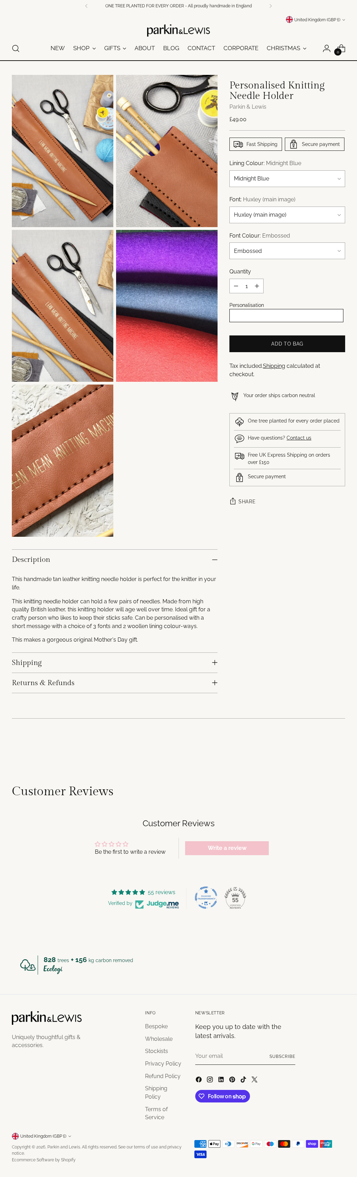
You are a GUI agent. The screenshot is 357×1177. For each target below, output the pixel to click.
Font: (262, 199)
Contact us (299, 438)
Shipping (274, 366)
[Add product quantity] (257, 286)
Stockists (156, 1051)
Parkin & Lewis (247, 106)
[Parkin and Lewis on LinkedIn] (222, 1080)
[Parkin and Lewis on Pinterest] (233, 1080)
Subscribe (282, 1056)
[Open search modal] (16, 48)
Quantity (240, 271)
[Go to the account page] (327, 48)
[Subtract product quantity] (236, 286)
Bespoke (156, 1026)
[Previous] (86, 6)
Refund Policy (163, 1076)
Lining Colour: (265, 163)
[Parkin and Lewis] (178, 30)
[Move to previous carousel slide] (323, 747)
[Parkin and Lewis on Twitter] (255, 1080)
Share (247, 501)
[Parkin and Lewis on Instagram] (210, 1080)
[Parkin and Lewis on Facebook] (199, 1080)
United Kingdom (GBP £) (317, 19)
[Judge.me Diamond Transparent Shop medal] (206, 897)
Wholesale (159, 1039)
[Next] (270, 6)
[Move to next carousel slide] (339, 747)
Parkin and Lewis (63, 1146)
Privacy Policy (163, 1063)
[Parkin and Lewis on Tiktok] (244, 1080)
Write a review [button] (227, 848)
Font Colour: (259, 235)
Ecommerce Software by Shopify (44, 1159)
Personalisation (246, 305)
